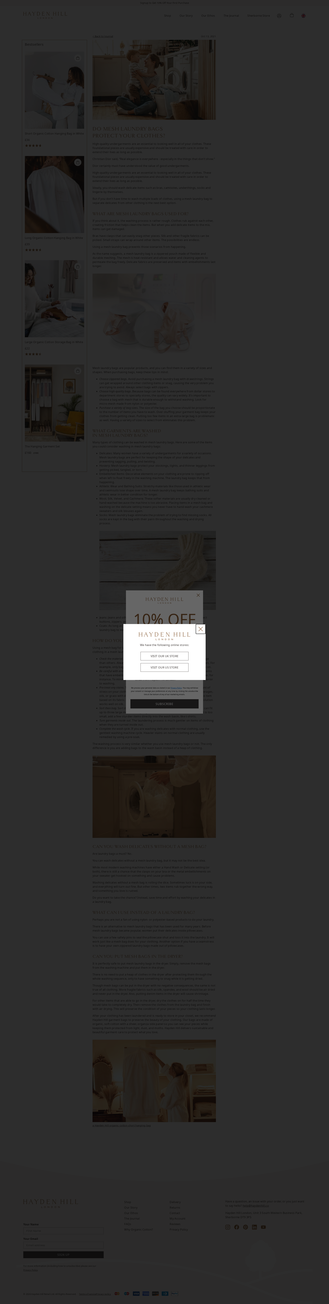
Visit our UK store (165, 656)
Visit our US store (164, 667)
